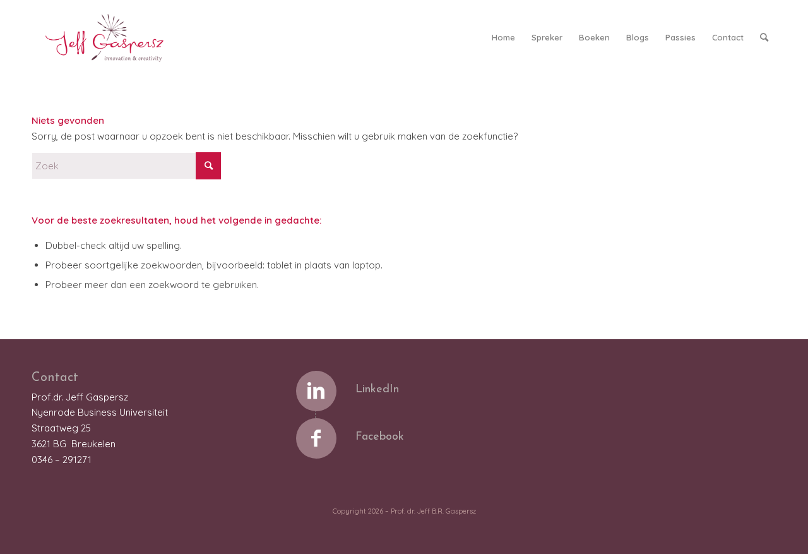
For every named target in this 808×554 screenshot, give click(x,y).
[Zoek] (764, 37)
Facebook (379, 437)
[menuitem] (503, 37)
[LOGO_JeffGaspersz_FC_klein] (110, 37)
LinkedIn (377, 389)
